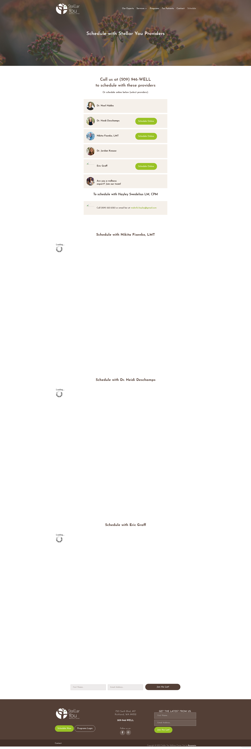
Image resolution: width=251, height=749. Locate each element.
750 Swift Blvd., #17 (125, 711)
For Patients (168, 9)
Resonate (192, 746)
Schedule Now (64, 728)
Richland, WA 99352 (125, 714)
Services (140, 9)
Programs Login (85, 728)
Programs (154, 9)
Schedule (191, 9)
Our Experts (128, 9)
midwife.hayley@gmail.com (143, 208)
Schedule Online (146, 121)
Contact (181, 9)
